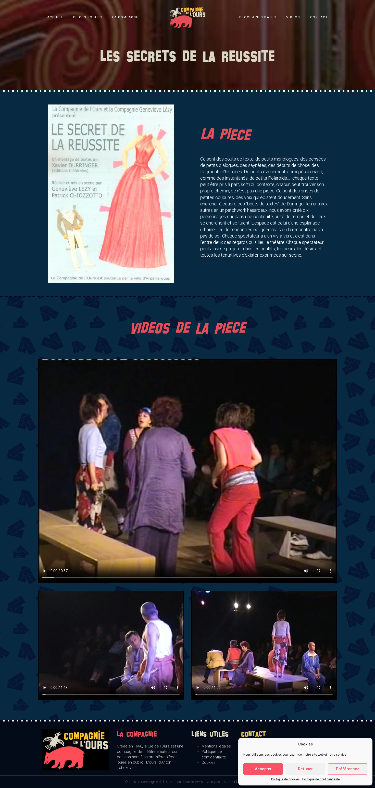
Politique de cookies (285, 779)
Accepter (263, 769)
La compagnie (126, 17)
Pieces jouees (87, 17)
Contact (319, 17)
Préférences (347, 769)
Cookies (209, 762)
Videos (293, 17)
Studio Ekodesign (237, 782)
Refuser (305, 769)
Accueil (55, 17)
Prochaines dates (257, 17)
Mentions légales (216, 746)
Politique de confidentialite (321, 779)
